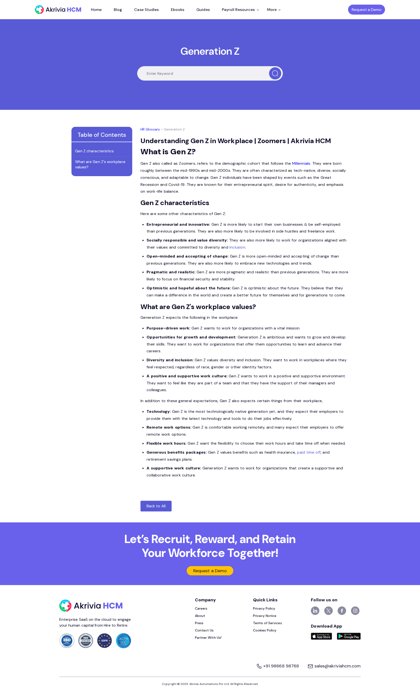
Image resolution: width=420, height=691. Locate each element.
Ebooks (177, 9)
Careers (201, 608)
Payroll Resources (238, 9)
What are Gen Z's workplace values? (100, 164)
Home (96, 9)
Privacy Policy (264, 608)
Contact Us (204, 630)
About (200, 615)
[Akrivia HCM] (58, 9)
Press (199, 623)
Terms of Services (267, 623)
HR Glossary (150, 129)
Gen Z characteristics (94, 151)
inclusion (237, 247)
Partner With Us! (208, 637)
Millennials (301, 163)
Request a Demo (366, 9)
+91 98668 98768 (281, 666)
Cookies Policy (265, 630)
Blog (118, 9)
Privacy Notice (265, 615)
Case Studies (146, 9)
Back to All (156, 506)
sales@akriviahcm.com (337, 666)
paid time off (309, 452)
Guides (203, 9)
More (272, 9)
